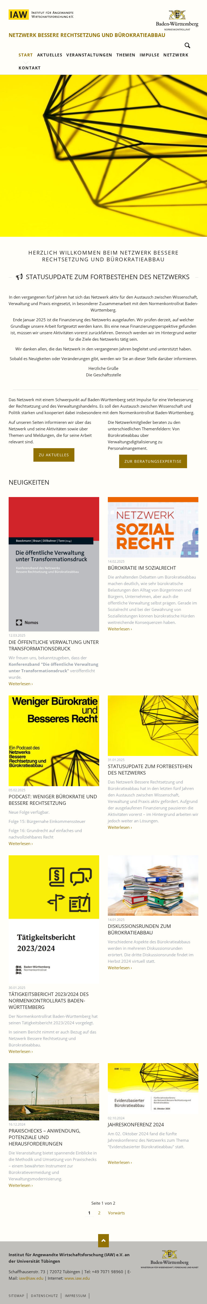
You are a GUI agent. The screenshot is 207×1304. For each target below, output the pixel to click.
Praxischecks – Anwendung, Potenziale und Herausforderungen (44, 1137)
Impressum (76, 1295)
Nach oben (103, 1241)
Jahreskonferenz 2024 (136, 1124)
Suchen (187, 44)
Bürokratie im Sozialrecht (142, 568)
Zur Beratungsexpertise (153, 461)
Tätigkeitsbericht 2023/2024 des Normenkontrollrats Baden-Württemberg (49, 1000)
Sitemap (16, 1295)
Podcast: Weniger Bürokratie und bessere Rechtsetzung (53, 799)
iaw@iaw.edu (31, 1278)
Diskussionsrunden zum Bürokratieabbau (139, 929)
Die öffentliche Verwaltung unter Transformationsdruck (54, 645)
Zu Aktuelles (54, 454)
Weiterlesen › (21, 683)
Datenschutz (44, 1295)
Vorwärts (116, 1212)
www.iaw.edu (77, 1278)
